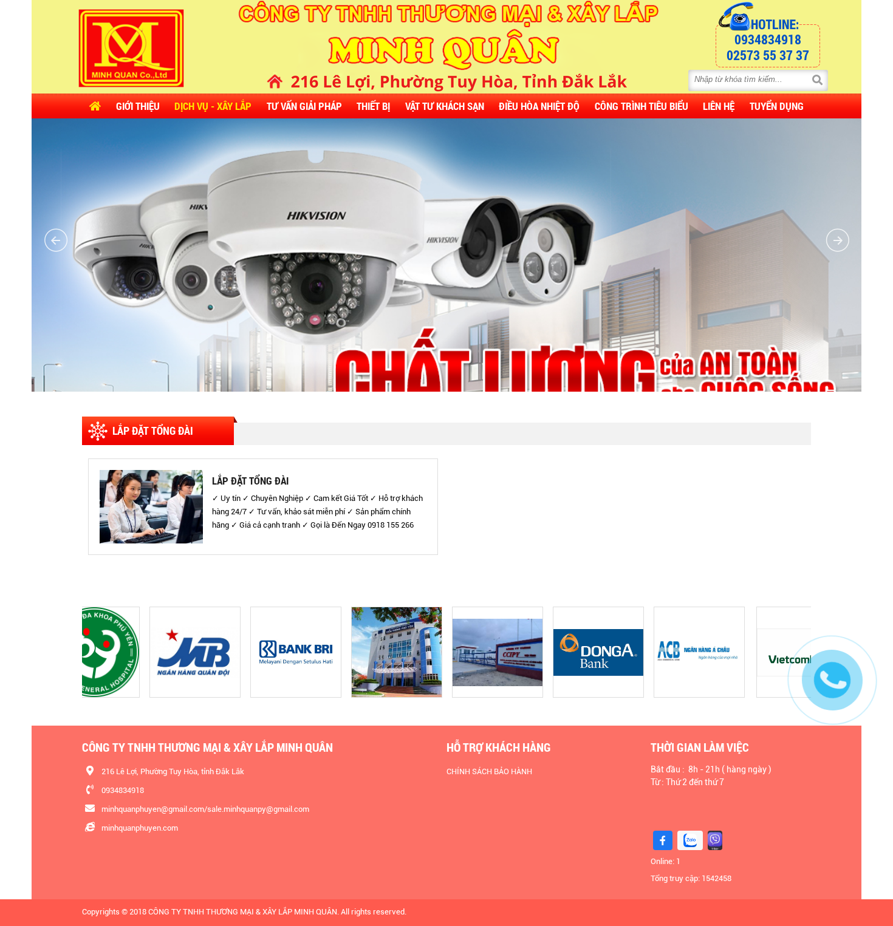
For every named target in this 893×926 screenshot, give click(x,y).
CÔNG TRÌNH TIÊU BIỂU (641, 106)
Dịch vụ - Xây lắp (212, 106)
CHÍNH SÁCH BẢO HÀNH (489, 771)
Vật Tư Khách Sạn (444, 106)
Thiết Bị (373, 106)
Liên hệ (718, 106)
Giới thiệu (138, 106)
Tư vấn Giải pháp (304, 106)
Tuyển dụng (777, 106)
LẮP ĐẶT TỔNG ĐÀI (250, 481)
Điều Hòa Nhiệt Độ (539, 106)
